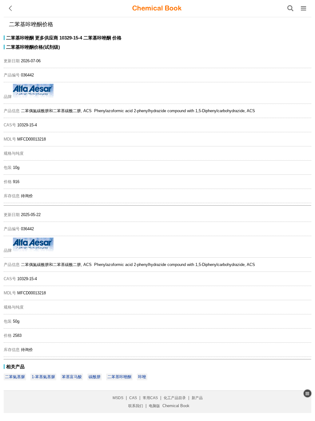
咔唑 (142, 376)
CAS (133, 398)
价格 (117, 37)
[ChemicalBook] (156, 8)
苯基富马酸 (72, 376)
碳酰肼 (95, 376)
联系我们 (135, 406)
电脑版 (154, 406)
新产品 (197, 398)
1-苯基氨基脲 (43, 376)
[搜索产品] (290, 8)
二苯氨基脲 (15, 376)
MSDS (118, 398)
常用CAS (150, 398)
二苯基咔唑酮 (20, 37)
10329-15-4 (70, 37)
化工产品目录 (175, 398)
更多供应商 (46, 37)
